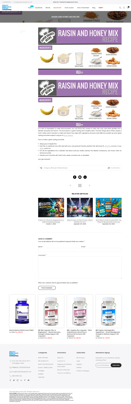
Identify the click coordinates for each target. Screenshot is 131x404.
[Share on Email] (80, 177)
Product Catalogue (83, 371)
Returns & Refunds (63, 370)
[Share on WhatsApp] (85, 177)
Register (79, 364)
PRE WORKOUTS (43, 361)
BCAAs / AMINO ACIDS (45, 367)
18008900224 (7, 2)
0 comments (115, 168)
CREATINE (41, 377)
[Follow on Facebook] (10, 380)
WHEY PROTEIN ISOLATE (45, 364)
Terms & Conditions (64, 373)
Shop (30, 8)
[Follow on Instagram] (17, 380)
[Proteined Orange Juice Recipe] (70, 186)
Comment (42, 255)
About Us (60, 358)
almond (107, 146)
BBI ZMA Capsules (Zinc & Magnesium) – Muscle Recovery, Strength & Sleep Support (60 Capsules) (49, 333)
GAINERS (40, 374)
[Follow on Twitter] (14, 380)
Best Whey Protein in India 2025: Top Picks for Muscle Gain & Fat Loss (108, 221)
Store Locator (69, 8)
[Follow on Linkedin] (21, 380)
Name (40, 247)
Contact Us (61, 361)
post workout (68, 135)
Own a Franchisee (83, 8)
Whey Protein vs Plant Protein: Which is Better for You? (80, 221)
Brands (48, 8)
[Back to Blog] (80, 186)
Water (42, 148)
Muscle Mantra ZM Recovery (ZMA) (21, 330)
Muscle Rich (57, 8)
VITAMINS (41, 371)
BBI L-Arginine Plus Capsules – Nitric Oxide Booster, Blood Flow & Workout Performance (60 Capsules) (79, 333)
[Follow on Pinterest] (25, 380)
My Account (81, 358)
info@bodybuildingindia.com (23, 2)
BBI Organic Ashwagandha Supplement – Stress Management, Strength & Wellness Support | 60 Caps (108, 333)
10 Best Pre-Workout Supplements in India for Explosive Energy (51, 221)
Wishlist (79, 367)
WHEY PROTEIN (43, 358)
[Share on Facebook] (74, 177)
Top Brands (38, 8)
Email (83, 247)
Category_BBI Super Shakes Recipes (56, 168)
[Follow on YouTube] (28, 380)
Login (78, 361)
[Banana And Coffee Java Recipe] (89, 186)
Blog (93, 8)
